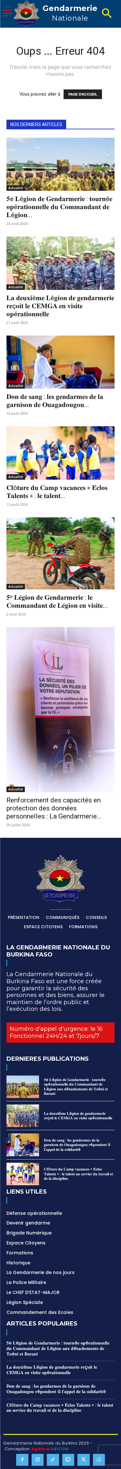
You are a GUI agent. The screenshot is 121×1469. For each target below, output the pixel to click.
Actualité (15, 188)
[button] (106, 14)
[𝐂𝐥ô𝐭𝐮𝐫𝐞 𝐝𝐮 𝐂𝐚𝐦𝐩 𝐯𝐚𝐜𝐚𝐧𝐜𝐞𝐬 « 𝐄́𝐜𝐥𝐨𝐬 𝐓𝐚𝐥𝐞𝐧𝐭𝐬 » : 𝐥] (60, 452)
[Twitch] (68, 1460)
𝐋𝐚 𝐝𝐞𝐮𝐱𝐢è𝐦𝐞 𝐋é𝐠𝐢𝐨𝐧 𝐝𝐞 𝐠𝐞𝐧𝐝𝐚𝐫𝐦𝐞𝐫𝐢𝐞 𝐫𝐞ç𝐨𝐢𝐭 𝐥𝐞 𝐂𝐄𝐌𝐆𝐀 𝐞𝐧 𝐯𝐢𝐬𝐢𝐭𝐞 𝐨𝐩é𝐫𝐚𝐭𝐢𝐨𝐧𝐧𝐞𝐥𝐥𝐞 (60, 306)
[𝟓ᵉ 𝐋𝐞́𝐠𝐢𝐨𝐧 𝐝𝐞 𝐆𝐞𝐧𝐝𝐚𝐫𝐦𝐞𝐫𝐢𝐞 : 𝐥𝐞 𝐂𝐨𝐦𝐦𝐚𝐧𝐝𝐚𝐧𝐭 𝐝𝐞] (60, 553)
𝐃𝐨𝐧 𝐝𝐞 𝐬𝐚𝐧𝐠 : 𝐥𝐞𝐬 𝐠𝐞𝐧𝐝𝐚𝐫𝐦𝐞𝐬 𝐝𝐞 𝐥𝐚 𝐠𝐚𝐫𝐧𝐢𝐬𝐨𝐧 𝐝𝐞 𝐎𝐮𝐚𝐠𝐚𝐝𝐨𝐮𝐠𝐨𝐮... (54, 401)
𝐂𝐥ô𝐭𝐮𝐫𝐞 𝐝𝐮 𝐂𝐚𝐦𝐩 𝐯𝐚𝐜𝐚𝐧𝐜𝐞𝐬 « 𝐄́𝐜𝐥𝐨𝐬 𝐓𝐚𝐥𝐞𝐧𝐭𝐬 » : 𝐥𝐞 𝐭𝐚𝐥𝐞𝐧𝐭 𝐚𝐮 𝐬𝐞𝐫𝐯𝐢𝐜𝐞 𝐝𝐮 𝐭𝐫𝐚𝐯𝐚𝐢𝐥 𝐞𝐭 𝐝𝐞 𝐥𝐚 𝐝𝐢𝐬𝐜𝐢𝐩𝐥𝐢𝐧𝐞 (78, 1173)
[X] (83, 1460)
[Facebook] (22, 1460)
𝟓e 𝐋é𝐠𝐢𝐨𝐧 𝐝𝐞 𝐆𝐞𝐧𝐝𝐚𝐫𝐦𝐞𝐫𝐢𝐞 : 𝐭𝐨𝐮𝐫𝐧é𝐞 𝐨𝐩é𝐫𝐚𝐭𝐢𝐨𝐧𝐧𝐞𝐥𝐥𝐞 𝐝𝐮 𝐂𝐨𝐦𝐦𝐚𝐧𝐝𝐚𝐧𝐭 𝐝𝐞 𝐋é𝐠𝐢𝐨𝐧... (59, 207)
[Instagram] (38, 1460)
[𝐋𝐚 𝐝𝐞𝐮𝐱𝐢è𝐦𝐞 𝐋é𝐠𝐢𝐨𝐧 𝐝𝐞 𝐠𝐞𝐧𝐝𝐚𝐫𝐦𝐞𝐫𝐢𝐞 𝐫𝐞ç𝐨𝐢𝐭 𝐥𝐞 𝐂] (60, 263)
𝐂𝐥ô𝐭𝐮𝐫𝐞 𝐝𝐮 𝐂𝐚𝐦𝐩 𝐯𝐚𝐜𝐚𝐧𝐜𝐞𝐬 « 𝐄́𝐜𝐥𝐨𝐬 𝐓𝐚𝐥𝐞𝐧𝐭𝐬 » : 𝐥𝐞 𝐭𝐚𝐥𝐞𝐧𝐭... (56, 492)
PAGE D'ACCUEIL (82, 94)
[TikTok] (53, 1460)
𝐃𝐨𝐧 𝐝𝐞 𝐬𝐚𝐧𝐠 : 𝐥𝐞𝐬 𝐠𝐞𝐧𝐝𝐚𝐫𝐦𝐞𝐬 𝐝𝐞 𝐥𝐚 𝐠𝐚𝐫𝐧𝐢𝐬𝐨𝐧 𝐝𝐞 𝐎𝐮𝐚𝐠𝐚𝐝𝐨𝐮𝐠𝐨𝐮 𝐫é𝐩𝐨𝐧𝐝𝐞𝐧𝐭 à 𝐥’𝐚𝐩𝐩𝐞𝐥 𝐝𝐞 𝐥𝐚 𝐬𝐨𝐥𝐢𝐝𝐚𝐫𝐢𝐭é (77, 1144)
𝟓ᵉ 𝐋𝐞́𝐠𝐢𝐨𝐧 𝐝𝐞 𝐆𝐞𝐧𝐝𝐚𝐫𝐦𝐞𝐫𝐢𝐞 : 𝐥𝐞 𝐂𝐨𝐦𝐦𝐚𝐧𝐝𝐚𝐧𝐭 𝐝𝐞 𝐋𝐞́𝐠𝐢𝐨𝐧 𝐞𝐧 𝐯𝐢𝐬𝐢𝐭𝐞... (57, 601)
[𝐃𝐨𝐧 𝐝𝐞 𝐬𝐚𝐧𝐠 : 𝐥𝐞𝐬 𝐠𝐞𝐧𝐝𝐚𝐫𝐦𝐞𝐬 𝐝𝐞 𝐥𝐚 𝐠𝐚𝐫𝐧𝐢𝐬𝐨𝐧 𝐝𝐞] (60, 362)
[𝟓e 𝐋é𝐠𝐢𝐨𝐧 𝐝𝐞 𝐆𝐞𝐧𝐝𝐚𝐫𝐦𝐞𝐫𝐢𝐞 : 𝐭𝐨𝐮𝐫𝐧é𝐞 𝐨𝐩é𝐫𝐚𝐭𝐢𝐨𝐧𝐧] (60, 164)
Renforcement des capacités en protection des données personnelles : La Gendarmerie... (54, 808)
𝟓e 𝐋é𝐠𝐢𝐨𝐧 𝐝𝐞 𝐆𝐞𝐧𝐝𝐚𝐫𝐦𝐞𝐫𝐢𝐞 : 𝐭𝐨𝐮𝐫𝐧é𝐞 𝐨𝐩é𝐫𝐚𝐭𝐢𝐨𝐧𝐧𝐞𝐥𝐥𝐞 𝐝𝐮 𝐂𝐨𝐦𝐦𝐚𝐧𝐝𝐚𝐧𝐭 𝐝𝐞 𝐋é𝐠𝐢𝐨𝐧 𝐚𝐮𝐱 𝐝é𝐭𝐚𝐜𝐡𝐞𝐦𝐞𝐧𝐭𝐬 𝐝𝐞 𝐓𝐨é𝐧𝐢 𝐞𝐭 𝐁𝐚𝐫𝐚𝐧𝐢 (76, 1086)
